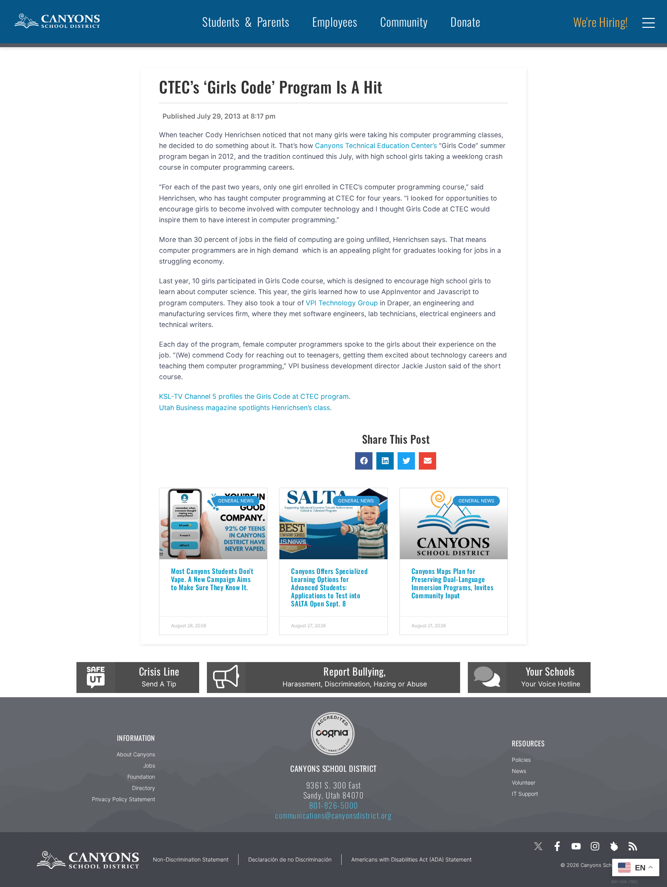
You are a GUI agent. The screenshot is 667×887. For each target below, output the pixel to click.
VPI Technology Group (343, 303)
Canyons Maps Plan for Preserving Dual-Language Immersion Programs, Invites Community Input (452, 583)
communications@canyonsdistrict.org (333, 815)
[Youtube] (576, 846)
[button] (363, 461)
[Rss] (633, 846)
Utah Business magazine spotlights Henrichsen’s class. (245, 407)
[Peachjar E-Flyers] (614, 846)
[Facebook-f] (557, 846)
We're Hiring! (600, 22)
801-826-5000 (333, 805)
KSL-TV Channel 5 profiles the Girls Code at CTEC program (254, 396)
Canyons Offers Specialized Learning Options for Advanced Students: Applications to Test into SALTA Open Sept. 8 (329, 587)
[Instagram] (595, 846)
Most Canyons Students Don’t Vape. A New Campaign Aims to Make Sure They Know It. (212, 579)
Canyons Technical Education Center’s (377, 145)
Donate (465, 21)
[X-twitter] (538, 846)
